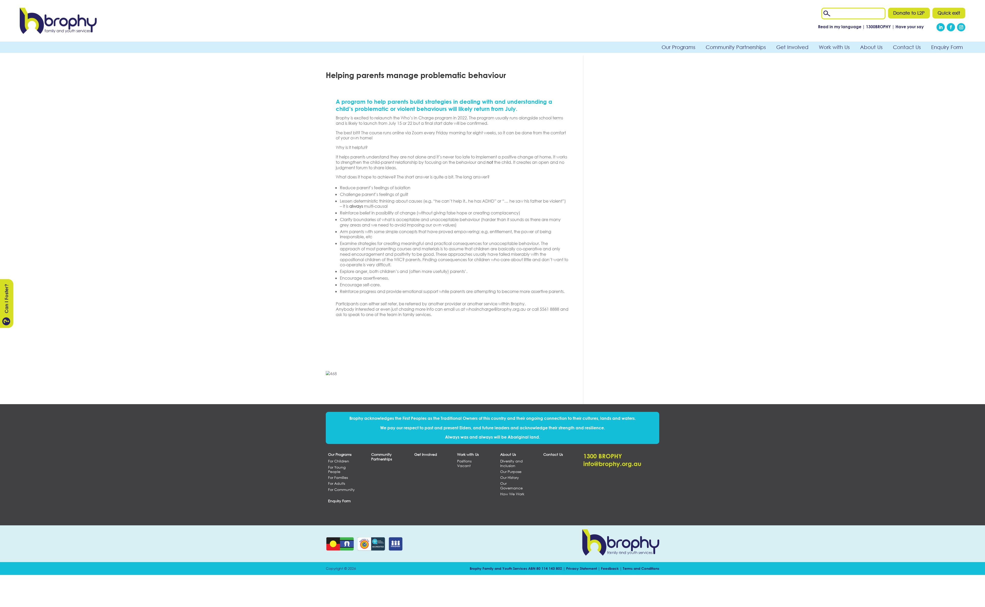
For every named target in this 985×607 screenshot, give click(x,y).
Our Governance (511, 485)
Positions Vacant (464, 463)
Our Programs (678, 47)
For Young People (337, 469)
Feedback (610, 568)
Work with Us (834, 47)
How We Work (512, 494)
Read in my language (839, 26)
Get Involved (792, 47)
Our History (509, 477)
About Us (871, 47)
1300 (879, 26)
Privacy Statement (581, 568)
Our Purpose (510, 471)
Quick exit (949, 13)
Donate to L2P (909, 13)
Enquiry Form (947, 47)
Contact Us (907, 47)
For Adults (336, 483)
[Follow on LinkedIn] (941, 27)
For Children (338, 461)
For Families (338, 477)
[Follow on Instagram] (961, 27)
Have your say (909, 26)
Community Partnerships (736, 47)
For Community (341, 489)
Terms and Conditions (641, 568)
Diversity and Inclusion (511, 463)
